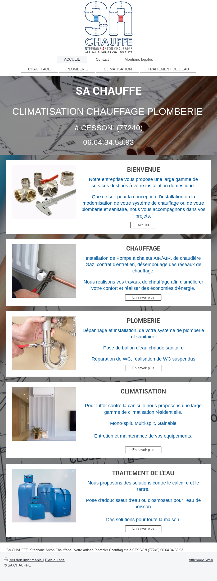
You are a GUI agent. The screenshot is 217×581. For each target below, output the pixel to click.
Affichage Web (201, 560)
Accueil (143, 225)
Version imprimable (26, 560)
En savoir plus (143, 297)
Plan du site (55, 560)
